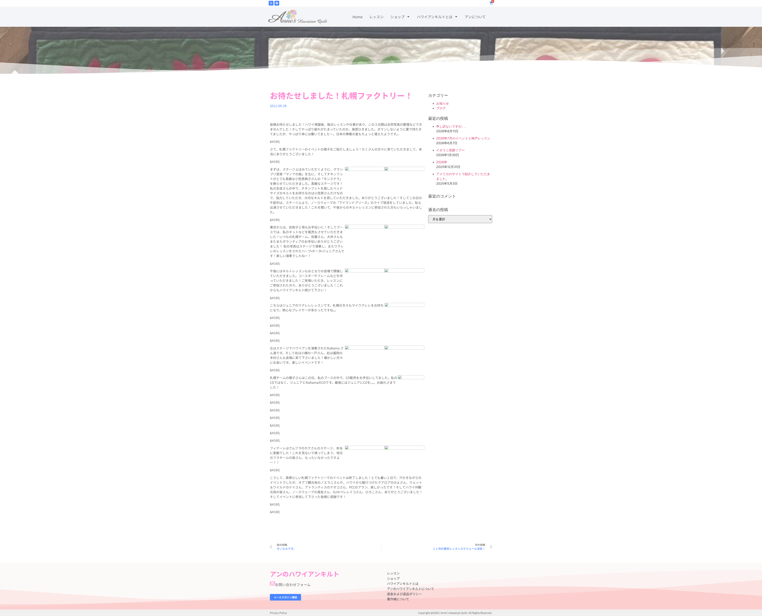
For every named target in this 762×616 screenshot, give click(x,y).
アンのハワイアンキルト (304, 573)
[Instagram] (271, 3)
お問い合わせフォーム (293, 584)
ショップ (397, 16)
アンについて (475, 16)
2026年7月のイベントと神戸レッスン (463, 138)
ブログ (441, 108)
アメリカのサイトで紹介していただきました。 (463, 176)
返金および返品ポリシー (404, 593)
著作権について (398, 599)
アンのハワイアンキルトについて (410, 588)
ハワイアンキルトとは (434, 16)
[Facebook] (276, 3)
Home (357, 16)
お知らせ (442, 103)
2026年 (441, 162)
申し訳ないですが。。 (452, 126)
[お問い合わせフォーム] (272, 583)
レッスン (376, 16)
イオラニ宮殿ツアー (450, 150)
